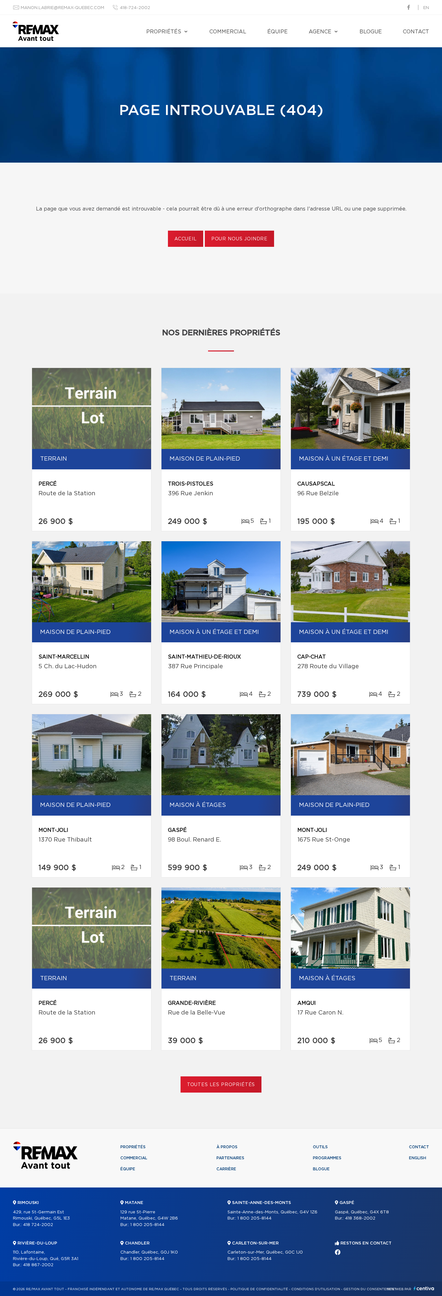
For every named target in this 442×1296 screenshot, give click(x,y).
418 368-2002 (360, 1218)
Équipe (277, 31)
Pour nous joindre (239, 239)
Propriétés (163, 31)
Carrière (226, 1169)
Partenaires (230, 1158)
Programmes (327, 1158)
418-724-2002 (135, 8)
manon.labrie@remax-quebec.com (62, 8)
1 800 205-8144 (147, 1225)
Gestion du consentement (369, 1289)
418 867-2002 (38, 1265)
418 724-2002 (38, 1225)
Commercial (227, 31)
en (426, 8)
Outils (320, 1147)
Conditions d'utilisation (315, 1289)
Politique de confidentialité (259, 1289)
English (417, 1158)
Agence (320, 31)
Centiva (424, 1288)
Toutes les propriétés (221, 1085)
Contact (416, 31)
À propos (227, 1147)
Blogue (370, 31)
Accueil (185, 239)
